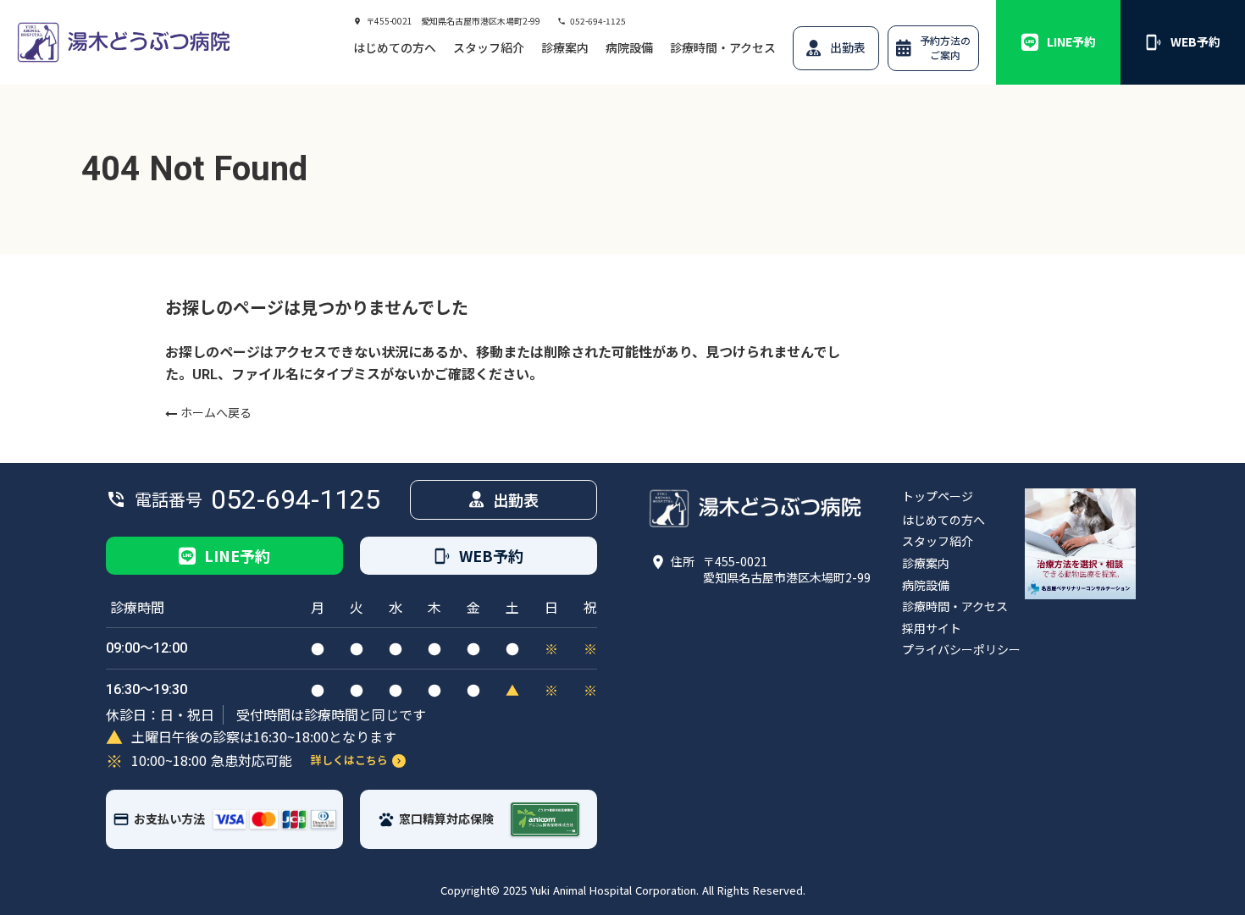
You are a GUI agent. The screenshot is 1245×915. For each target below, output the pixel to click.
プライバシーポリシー (961, 650)
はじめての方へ (394, 48)
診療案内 (565, 48)
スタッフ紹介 (488, 48)
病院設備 (629, 48)
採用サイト (931, 628)
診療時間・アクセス (723, 48)
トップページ (937, 496)
